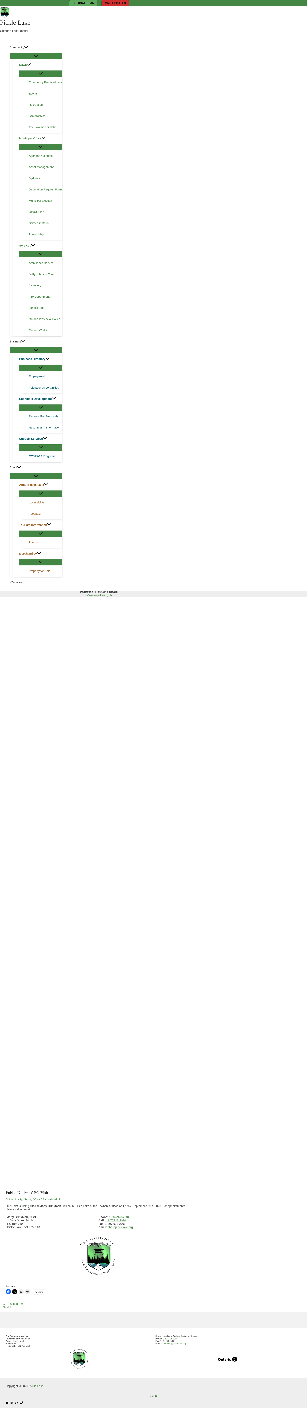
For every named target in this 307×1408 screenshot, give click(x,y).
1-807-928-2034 (119, 1217)
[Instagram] (11, 1403)
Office (36, 1199)
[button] (26, 47)
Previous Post (13, 1303)
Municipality (14, 1199)
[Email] (16, 1403)
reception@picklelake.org (174, 1343)
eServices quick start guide (99, 595)
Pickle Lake (15, 22)
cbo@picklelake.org (120, 1227)
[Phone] (21, 1403)
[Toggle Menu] (36, 56)
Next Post (11, 1307)
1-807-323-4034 (115, 1220)
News (27, 1199)
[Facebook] (7, 1403)
